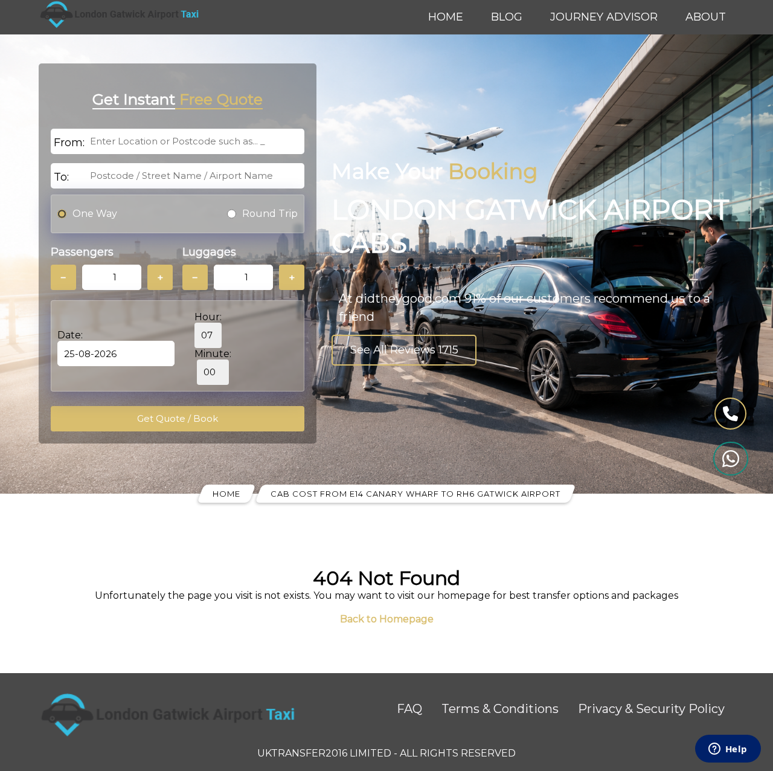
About (705, 17)
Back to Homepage (387, 619)
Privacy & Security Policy (651, 709)
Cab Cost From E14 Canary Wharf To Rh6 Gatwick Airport (415, 493)
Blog (506, 17)
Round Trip (270, 213)
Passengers (82, 252)
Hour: (208, 317)
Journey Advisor (604, 17)
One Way (94, 213)
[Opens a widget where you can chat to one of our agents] (727, 750)
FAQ (409, 709)
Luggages (209, 252)
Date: (70, 335)
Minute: (212, 354)
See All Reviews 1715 (404, 349)
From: (69, 142)
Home (445, 17)
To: (61, 177)
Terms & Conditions (500, 709)
